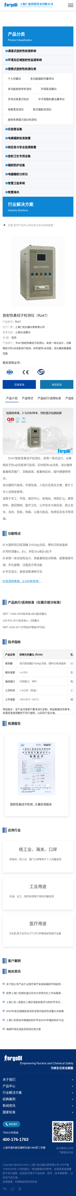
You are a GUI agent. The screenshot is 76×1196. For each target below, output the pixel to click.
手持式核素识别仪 (18, 99)
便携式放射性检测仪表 (22, 69)
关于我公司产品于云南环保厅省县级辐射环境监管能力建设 (38, 984)
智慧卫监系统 (16, 183)
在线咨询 (19, 384)
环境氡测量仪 (49, 89)
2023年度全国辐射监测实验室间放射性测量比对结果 (35, 1011)
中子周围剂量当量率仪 (51, 99)
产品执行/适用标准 (49, 398)
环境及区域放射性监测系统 (25, 60)
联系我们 (13, 1124)
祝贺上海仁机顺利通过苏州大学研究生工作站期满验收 (36, 993)
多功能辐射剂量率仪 (42, 78)
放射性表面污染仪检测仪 (22, 119)
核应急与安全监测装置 (22, 147)
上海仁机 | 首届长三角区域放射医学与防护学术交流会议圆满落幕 (39, 1002)
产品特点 (27, 398)
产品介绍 (11, 398)
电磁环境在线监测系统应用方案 (23, 1029)
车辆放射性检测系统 (26, 1181)
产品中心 (23, 225)
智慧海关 (13, 192)
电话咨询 (57, 384)
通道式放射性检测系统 (22, 51)
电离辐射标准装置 (19, 138)
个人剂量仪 (14, 78)
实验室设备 (15, 129)
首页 (16, 225)
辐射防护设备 (16, 165)
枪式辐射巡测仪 (42, 109)
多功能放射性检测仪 (20, 89)
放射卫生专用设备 (19, 156)
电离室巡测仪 (16, 109)
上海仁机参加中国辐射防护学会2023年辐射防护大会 (35, 1020)
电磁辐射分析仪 (18, 174)
